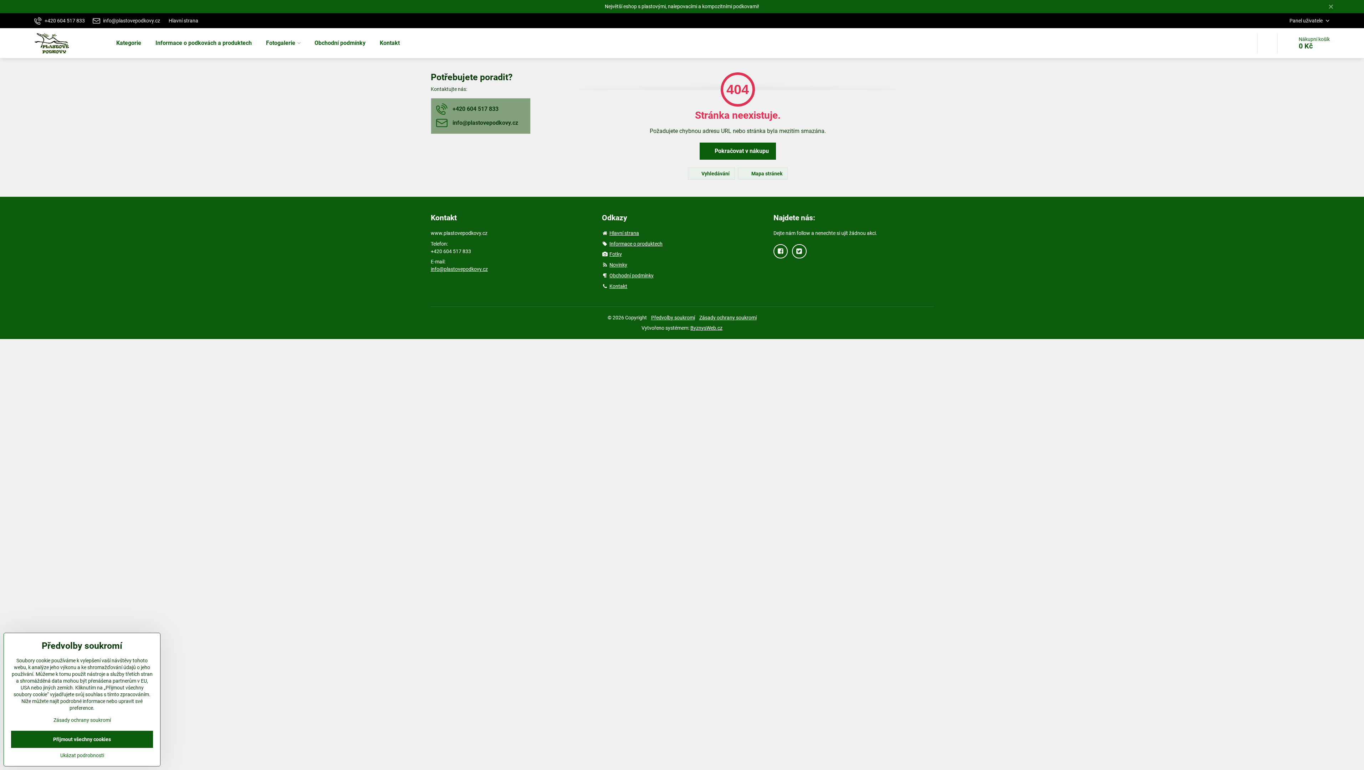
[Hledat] (1267, 43)
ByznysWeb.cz (706, 328)
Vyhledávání (715, 173)
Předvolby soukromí (673, 317)
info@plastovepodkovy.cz (459, 269)
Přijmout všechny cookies (82, 739)
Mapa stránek (766, 173)
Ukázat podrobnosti (82, 755)
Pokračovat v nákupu (741, 151)
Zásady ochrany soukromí (728, 317)
